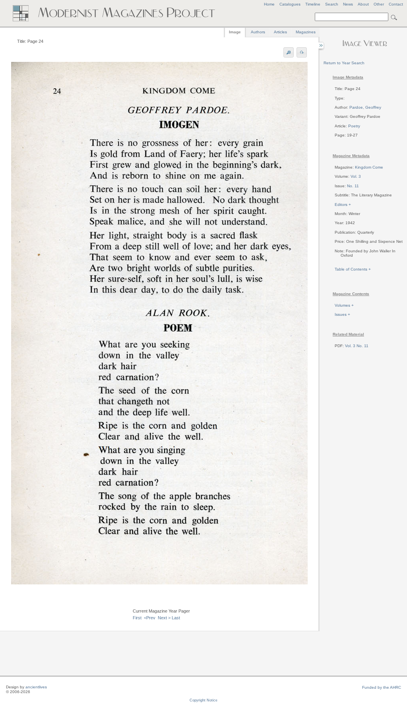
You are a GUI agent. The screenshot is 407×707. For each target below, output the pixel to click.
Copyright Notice (203, 700)
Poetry (354, 126)
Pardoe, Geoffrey (365, 107)
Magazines (306, 32)
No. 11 (353, 186)
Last (176, 617)
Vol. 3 (356, 176)
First (137, 617)
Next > (164, 617)
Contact (396, 4)
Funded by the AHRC (381, 687)
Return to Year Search (344, 63)
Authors (258, 32)
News (348, 4)
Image (235, 32)
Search (331, 4)
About (363, 4)
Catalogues (289, 4)
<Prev (149, 617)
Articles (280, 32)
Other (379, 4)
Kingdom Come (369, 167)
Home (269, 4)
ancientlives (36, 687)
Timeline (312, 4)
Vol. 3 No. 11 (356, 346)
